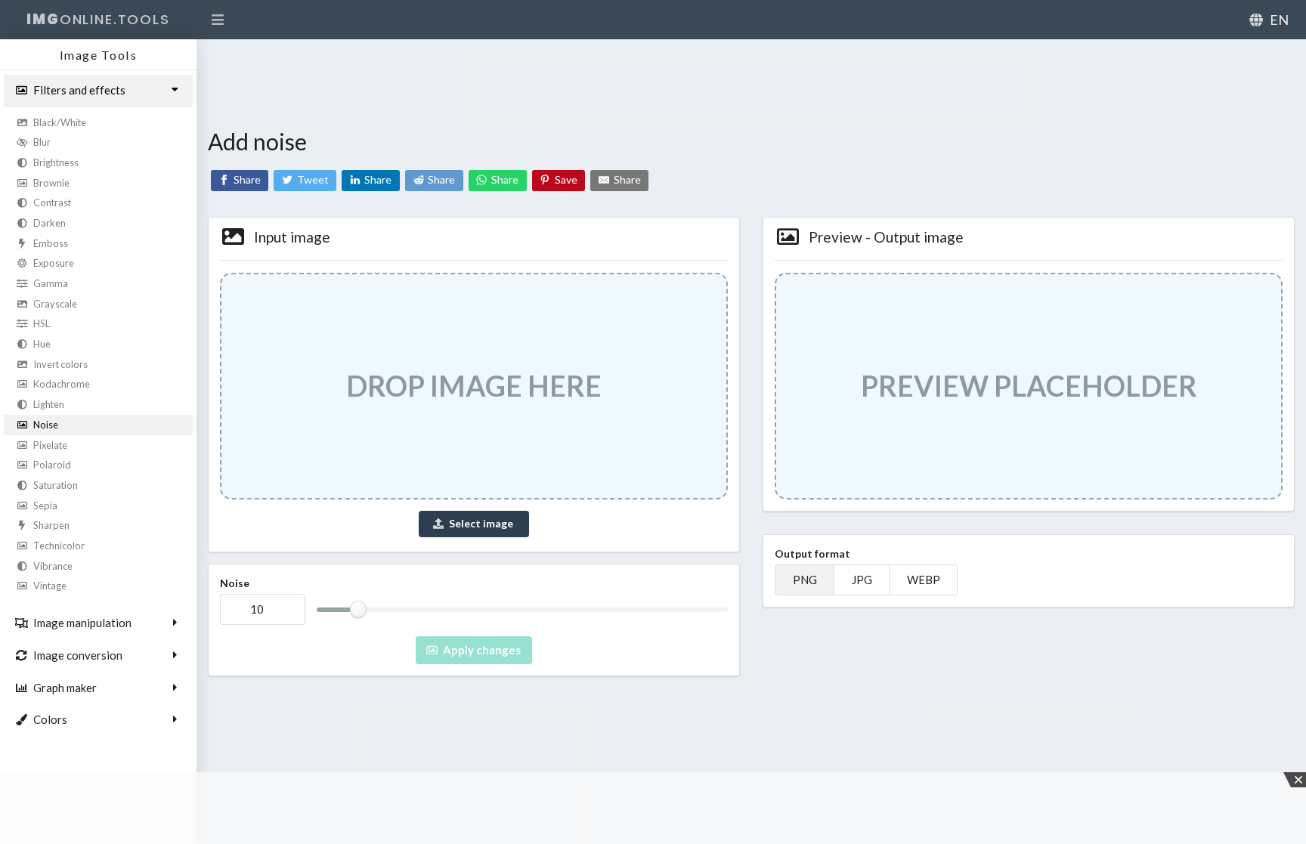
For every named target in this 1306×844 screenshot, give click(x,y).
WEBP (923, 579)
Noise (234, 583)
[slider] (358, 609)
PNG (805, 579)
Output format (812, 553)
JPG (862, 579)
